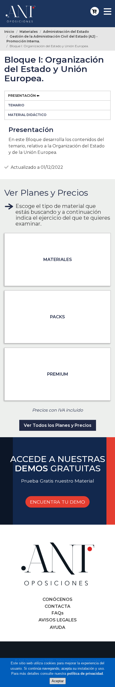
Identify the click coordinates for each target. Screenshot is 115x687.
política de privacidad (85, 674)
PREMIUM (57, 374)
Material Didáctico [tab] (27, 115)
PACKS (57, 316)
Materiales (29, 32)
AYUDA (57, 627)
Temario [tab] (16, 105)
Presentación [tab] (22, 96)
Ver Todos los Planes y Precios (57, 425)
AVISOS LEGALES (58, 619)
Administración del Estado (66, 32)
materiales (57, 259)
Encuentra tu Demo (57, 502)
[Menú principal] (107, 11)
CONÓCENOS (57, 599)
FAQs (58, 613)
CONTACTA (57, 606)
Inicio (9, 32)
